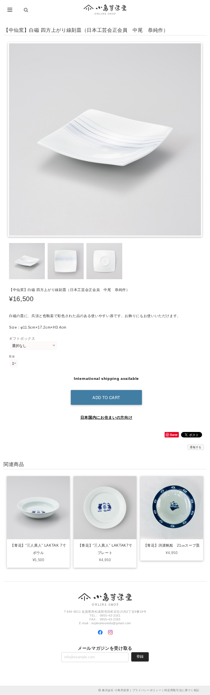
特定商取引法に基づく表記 (181, 690)
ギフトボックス (22, 339)
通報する (196, 447)
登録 (140, 656)
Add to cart (106, 397)
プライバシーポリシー (147, 690)
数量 (12, 356)
